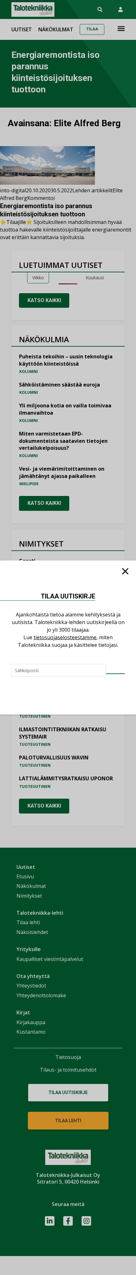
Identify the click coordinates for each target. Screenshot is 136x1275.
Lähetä (115, 673)
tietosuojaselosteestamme (65, 637)
